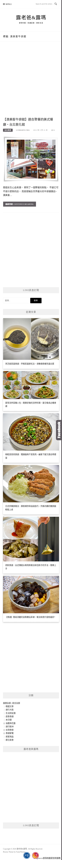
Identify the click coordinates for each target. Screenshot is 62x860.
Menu (9, 4)
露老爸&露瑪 (31, 17)
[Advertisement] (31, 83)
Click (59, 430)
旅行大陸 (10, 710)
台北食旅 (8, 130)
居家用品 (10, 737)
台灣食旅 (10, 730)
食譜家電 (10, 733)
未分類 (9, 720)
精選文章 (10, 706)
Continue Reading (24, 204)
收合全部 (16, 703)
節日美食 (10, 740)
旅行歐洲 (10, 726)
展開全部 (7, 703)
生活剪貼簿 (10, 713)
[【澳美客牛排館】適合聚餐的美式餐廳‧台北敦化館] (31, 159)
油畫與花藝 (10, 723)
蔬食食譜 (10, 716)
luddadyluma (23, 130)
